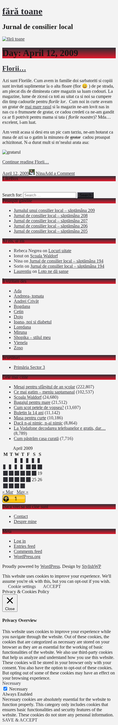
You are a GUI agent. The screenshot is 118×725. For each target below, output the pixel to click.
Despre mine (25, 521)
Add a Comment (60, 173)
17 (28, 473)
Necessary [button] (11, 683)
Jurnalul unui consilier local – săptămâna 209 (54, 210)
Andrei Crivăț (26, 301)
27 (5, 485)
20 (5, 479)
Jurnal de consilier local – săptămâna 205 (51, 231)
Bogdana (22, 306)
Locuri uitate (59, 250)
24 (28, 479)
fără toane (22, 11)
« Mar (7, 491)
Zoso (18, 347)
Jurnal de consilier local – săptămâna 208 (51, 215)
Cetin (18, 311)
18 (34, 473)
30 (22, 485)
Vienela (20, 342)
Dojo (18, 316)
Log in (20, 541)
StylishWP (91, 566)
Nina (40, 173)
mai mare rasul (38, 106)
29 (17, 485)
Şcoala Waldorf (44, 255)
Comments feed (28, 551)
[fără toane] (13, 38)
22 (17, 479)
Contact (21, 516)
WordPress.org (27, 556)
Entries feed (24, 546)
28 (11, 485)
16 (22, 473)
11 (34, 466)
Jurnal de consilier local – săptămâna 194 (66, 261)
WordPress (50, 566)
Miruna (20, 332)
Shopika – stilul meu (32, 337)
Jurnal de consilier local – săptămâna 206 (51, 225)
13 (5, 473)
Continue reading (25, 161)
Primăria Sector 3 (29, 367)
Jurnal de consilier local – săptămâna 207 (51, 220)
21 (11, 479)
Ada (17, 290)
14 (11, 473)
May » (22, 491)
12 (40, 466)
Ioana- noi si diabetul (33, 321)
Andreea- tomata (29, 296)
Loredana (22, 327)
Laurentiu (22, 271)
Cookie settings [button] (22, 586)
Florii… (14, 68)
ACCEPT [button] (52, 586)
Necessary (18, 689)
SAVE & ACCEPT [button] (20, 720)
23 (22, 479)
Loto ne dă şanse (53, 271)
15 (17, 473)
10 (28, 466)
